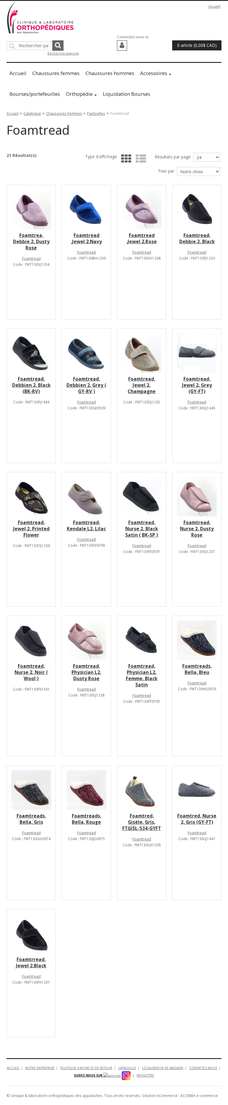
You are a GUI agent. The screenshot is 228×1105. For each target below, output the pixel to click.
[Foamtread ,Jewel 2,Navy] (86, 209)
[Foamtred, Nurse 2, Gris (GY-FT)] (197, 790)
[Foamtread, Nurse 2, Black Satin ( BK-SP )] (142, 496)
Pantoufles (96, 113)
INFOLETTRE (145, 1075)
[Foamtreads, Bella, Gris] (31, 790)
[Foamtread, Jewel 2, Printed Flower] (31, 496)
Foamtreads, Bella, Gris (31, 819)
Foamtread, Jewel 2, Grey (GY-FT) (197, 385)
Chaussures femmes (56, 73)
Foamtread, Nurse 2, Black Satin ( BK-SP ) (141, 528)
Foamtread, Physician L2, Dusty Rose (86, 672)
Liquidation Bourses (126, 93)
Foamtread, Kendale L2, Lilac (86, 525)
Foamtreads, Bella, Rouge (86, 819)
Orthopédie (79, 93)
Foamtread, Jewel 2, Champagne (142, 385)
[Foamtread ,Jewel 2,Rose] (142, 209)
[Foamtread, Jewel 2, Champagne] (142, 353)
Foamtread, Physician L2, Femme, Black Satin (141, 675)
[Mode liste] (139, 159)
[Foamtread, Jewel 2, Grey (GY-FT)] (197, 353)
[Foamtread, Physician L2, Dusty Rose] (86, 640)
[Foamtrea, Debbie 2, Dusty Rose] (31, 209)
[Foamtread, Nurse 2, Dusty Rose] (197, 496)
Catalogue (32, 113)
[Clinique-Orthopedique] (40, 17)
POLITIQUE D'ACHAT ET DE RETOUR (86, 1068)
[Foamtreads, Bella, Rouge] (86, 790)
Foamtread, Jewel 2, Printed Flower (31, 528)
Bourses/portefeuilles (35, 93)
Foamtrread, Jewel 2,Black (31, 962)
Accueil (214, 6)
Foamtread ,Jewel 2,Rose (141, 238)
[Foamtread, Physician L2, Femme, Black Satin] (142, 640)
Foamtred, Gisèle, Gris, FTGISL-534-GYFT (141, 822)
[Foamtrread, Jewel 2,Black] (31, 933)
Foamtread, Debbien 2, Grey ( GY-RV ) (86, 385)
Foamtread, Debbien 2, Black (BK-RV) (31, 385)
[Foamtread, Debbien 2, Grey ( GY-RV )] (86, 353)
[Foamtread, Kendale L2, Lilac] (86, 496)
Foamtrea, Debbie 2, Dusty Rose (31, 241)
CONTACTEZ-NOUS (203, 1068)
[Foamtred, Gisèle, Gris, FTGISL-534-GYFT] (142, 790)
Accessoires (153, 73)
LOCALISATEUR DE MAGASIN (162, 1068)
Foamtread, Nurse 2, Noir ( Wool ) (31, 672)
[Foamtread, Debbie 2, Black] (197, 209)
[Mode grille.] (125, 159)
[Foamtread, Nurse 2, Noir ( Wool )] (31, 640)
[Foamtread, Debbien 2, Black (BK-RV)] (31, 353)
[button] (196, 45)
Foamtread (31, 258)
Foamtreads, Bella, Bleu (197, 669)
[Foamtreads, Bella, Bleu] (197, 640)
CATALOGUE (127, 1068)
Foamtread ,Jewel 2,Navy (86, 238)
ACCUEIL (13, 1068)
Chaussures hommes (110, 73)
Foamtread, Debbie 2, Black (197, 238)
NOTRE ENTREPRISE (39, 1068)
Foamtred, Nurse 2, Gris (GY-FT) (196, 819)
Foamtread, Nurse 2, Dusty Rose (197, 528)
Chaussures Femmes (64, 113)
